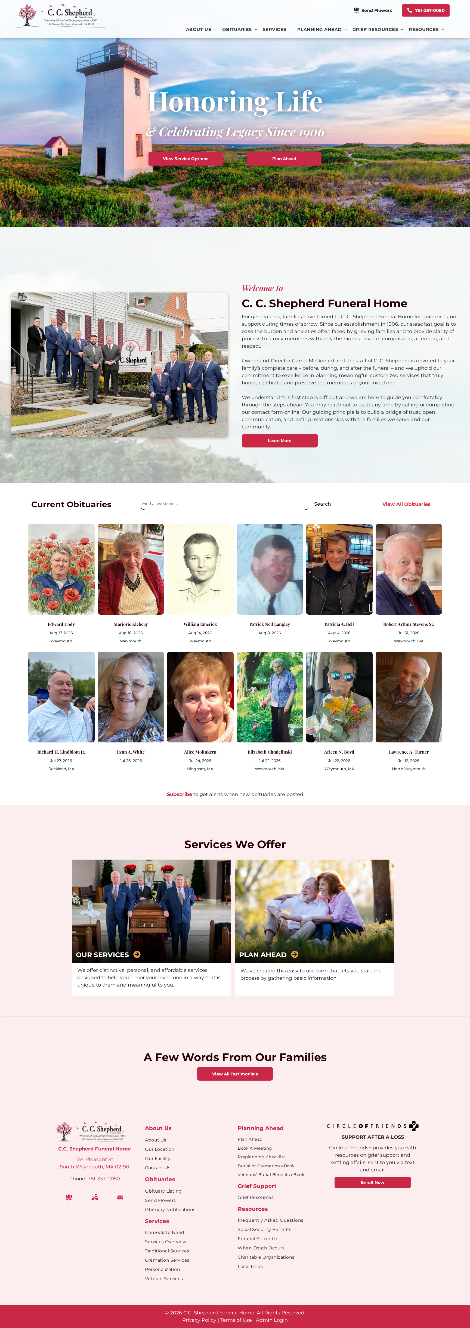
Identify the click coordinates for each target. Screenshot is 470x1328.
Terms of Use (236, 1320)
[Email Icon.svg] (120, 1201)
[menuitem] (204, 29)
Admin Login (272, 1320)
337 (101, 1179)
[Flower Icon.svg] (68, 1201)
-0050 (113, 1179)
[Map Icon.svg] (94, 1201)
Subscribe (179, 794)
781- (92, 1179)
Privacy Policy (199, 1320)
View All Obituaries (406, 504)
